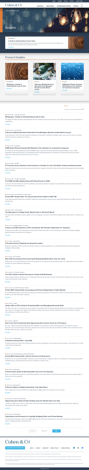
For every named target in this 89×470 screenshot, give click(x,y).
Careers (60, 1)
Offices (65, 1)
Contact (72, 1)
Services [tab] (40, 6)
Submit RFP (45, 448)
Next (56, 431)
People (76, 6)
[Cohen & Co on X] (78, 447)
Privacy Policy (55, 448)
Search (66, 106)
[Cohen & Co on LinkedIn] (74, 447)
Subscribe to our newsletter (15, 448)
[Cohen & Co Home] (13, 5)
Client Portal (79, 1)
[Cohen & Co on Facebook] (82, 447)
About (54, 1)
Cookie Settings (65, 448)
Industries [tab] (50, 6)
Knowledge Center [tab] (63, 6)
